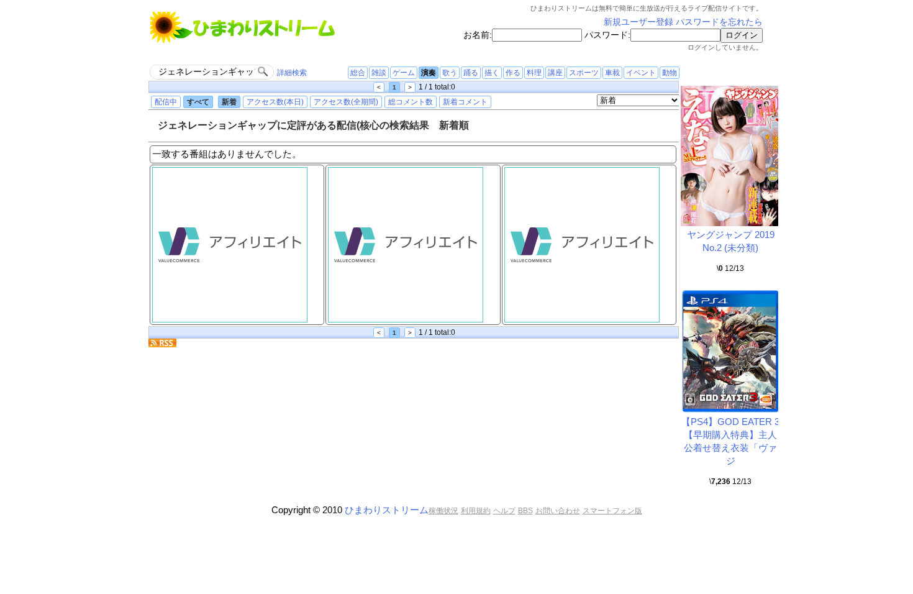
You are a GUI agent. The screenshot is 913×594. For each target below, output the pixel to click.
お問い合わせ (557, 510)
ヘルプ (504, 510)
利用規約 (476, 510)
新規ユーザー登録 (638, 22)
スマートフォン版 (612, 510)
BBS (525, 510)
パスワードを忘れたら (719, 22)
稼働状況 (443, 510)
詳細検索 (292, 72)
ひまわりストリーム (387, 510)
